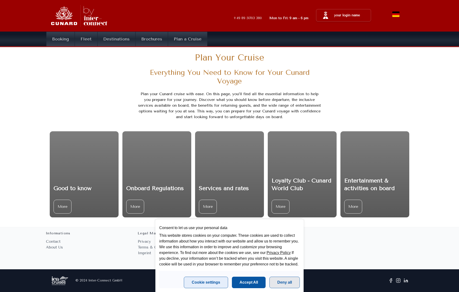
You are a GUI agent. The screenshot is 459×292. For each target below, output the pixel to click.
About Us (54, 247)
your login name (347, 15)
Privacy (144, 241)
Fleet (86, 39)
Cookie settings (206, 282)
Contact (53, 241)
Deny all (284, 282)
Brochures (151, 39)
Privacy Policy (279, 253)
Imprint (144, 253)
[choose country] (396, 14)
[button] (343, 15)
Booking (60, 39)
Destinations (116, 39)
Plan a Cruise (188, 39)
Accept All (249, 282)
